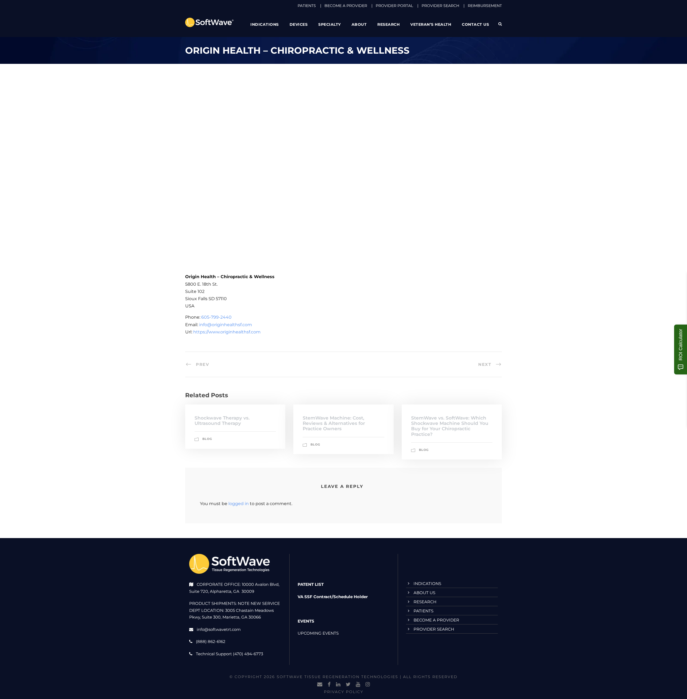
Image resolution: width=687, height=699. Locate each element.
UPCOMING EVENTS (318, 633)
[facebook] (329, 684)
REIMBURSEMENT (485, 5)
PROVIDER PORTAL (394, 5)
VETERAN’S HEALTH (430, 24)
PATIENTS (307, 5)
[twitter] (348, 684)
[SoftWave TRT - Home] (209, 22)
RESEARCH (388, 24)
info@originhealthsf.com (225, 324)
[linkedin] (338, 684)
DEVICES (299, 24)
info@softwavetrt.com (219, 629)
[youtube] (358, 684)
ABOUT (359, 24)
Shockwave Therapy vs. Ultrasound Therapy (222, 420)
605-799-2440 (216, 317)
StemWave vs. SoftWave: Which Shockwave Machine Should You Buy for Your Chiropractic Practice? (449, 426)
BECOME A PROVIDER (345, 5)
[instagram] (368, 684)
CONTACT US (475, 24)
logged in (238, 503)
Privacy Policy (343, 691)
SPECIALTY (329, 24)
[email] (319, 684)
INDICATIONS (427, 583)
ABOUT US (424, 592)
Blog (207, 439)
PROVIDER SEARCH (440, 5)
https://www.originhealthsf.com (227, 331)
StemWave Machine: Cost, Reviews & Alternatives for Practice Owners (334, 423)
